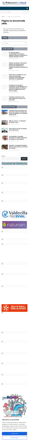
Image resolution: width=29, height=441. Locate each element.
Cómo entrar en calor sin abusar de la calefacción (18, 129)
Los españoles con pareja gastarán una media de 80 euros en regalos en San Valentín (18, 138)
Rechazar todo (14, 437)
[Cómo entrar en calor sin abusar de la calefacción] (5, 130)
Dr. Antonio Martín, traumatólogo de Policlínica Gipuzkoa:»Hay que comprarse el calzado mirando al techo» (18, 54)
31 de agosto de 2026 (14, 58)
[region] (14, 429)
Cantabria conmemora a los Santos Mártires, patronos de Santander (17, 98)
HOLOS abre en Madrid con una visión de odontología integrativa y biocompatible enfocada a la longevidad (17, 77)
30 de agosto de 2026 (14, 92)
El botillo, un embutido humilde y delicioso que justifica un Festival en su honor (18, 147)
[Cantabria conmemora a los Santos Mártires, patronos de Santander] (5, 98)
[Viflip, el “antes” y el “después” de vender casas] (5, 122)
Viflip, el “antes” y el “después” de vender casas (17, 121)
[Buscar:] (14, 11)
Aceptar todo (14, 433)
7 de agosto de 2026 (14, 116)
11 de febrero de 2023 (14, 124)
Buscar (3, 156)
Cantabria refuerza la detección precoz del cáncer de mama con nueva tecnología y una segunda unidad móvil (18, 112)
